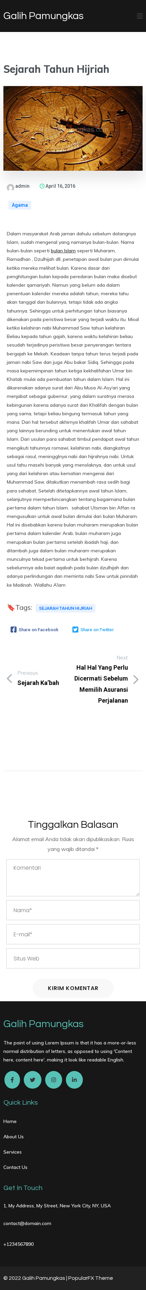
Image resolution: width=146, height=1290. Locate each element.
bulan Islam (63, 251)
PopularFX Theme (90, 1278)
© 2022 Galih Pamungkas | (35, 1278)
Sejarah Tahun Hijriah (65, 608)
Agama (20, 205)
